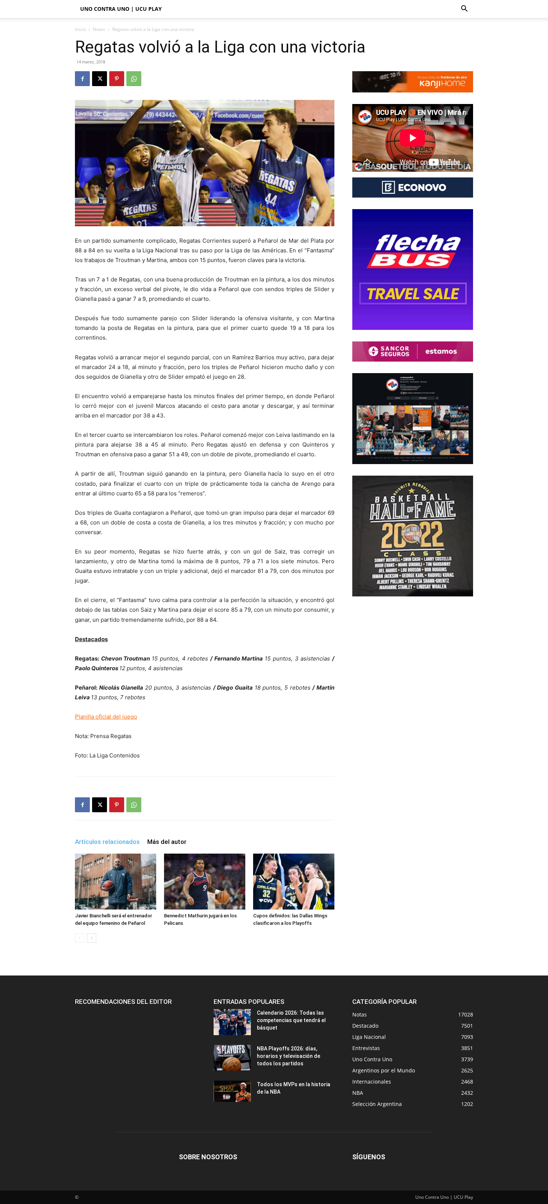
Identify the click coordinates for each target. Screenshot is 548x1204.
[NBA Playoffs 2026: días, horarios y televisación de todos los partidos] (232, 1058)
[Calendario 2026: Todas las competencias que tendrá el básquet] (232, 1022)
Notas (99, 29)
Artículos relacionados (107, 841)
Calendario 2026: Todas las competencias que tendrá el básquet (291, 1020)
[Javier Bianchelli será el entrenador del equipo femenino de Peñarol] (115, 882)
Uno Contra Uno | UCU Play (121, 8)
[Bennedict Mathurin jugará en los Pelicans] (204, 882)
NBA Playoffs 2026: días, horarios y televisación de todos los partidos (288, 1056)
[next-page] (91, 938)
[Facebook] (82, 78)
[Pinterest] (116, 78)
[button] (464, 9)
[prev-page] (79, 938)
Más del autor (166, 841)
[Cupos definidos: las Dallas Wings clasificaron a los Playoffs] (293, 882)
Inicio (80, 29)
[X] (99, 78)
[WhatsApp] (133, 78)
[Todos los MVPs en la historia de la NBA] (232, 1091)
